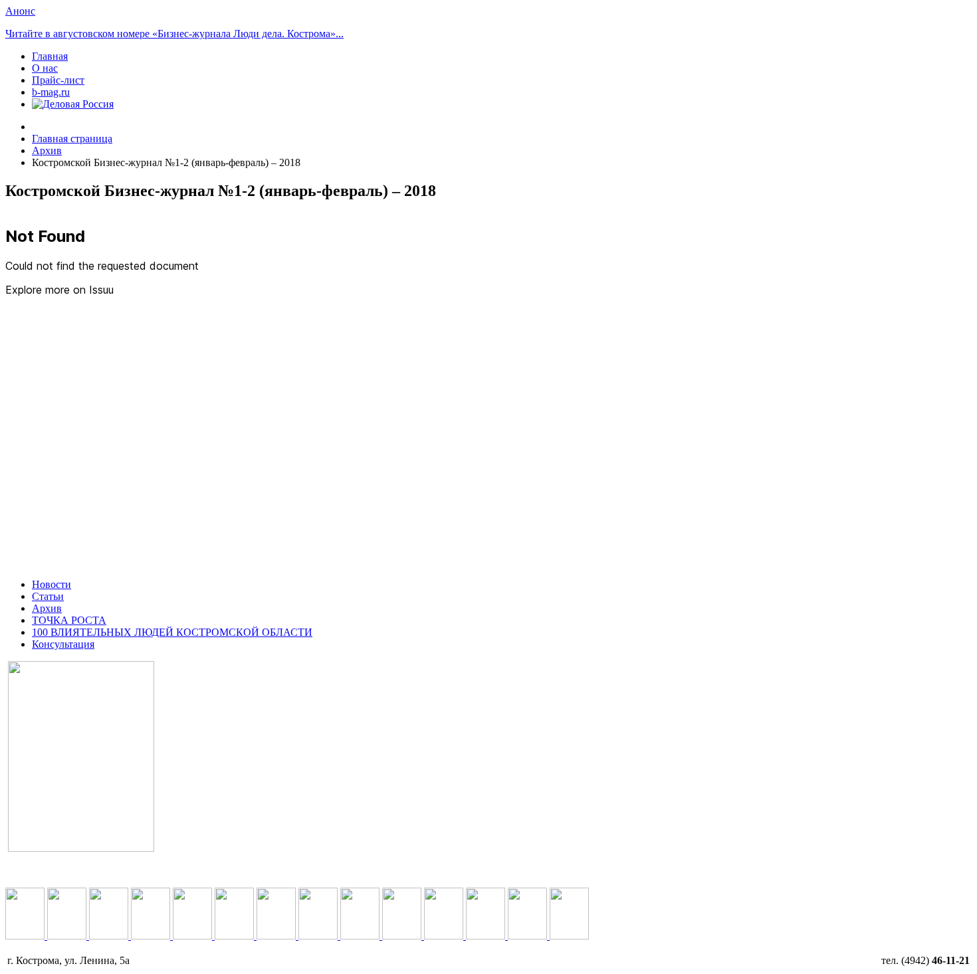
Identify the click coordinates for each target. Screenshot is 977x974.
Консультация (63, 644)
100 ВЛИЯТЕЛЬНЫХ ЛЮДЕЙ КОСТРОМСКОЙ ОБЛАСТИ (172, 632)
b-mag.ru (51, 92)
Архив (47, 608)
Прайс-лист (58, 80)
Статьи (48, 596)
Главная (50, 56)
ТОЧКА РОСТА (69, 620)
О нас (45, 68)
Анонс (20, 11)
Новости (51, 584)
